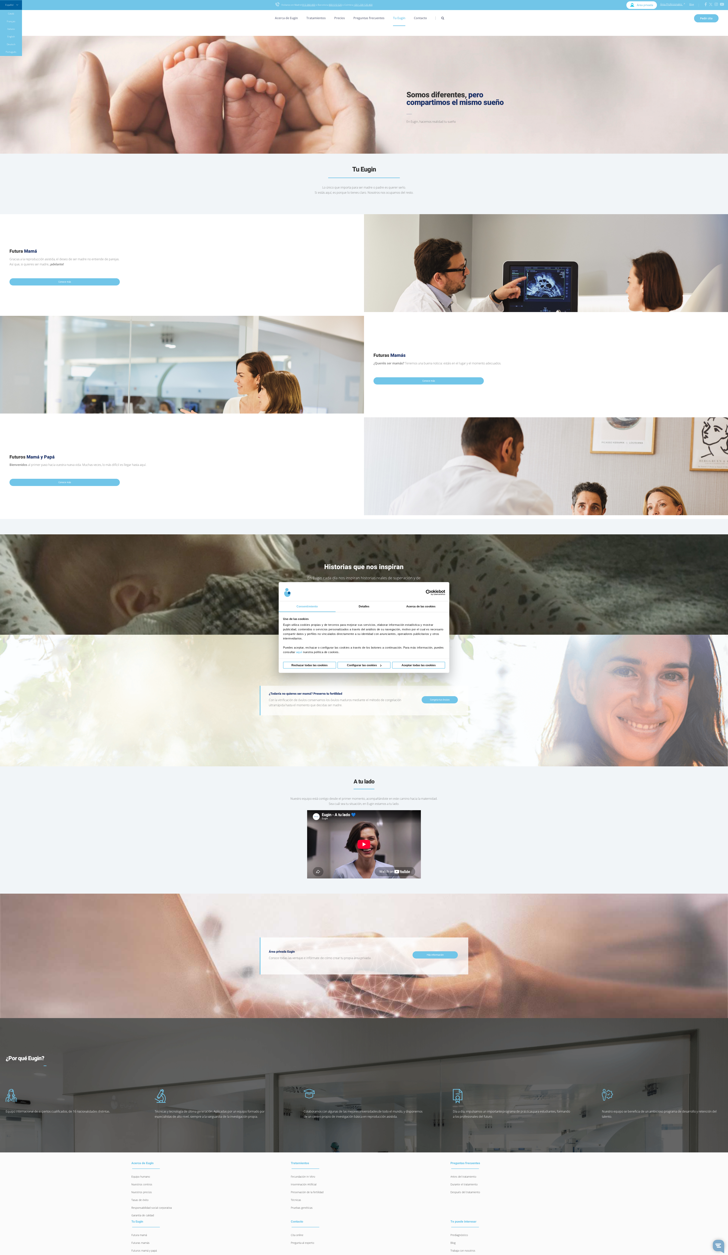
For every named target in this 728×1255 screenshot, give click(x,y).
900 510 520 (335, 4)
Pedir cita (706, 18)
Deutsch (11, 44)
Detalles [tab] (364, 606)
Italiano (11, 29)
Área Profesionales (671, 4)
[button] (439, 18)
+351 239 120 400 (363, 4)
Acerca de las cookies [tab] (420, 606)
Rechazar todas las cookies (309, 665)
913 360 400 (308, 4)
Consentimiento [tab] (307, 606)
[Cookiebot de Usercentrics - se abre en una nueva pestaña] (428, 592)
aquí (299, 652)
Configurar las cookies (362, 665)
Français (11, 21)
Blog (691, 4)
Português (11, 51)
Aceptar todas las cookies (419, 665)
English (11, 36)
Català (11, 13)
